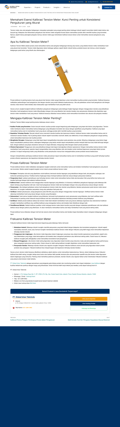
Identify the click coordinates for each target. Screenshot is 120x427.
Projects (37, 7)
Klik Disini (33, 283)
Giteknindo (13, 26)
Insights (56, 7)
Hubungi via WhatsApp (89, 308)
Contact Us (108, 7)
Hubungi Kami (30, 276)
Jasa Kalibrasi (95, 263)
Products (46, 7)
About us (67, 7)
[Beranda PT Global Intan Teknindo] (12, 7)
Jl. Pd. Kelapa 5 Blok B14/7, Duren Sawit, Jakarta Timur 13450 (33, 303)
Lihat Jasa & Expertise (88, 299)
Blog (28, 26)
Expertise (27, 7)
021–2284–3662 (27, 307)
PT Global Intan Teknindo (18, 263)
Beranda (13, 12)
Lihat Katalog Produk (88, 303)
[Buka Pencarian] (98, 7)
